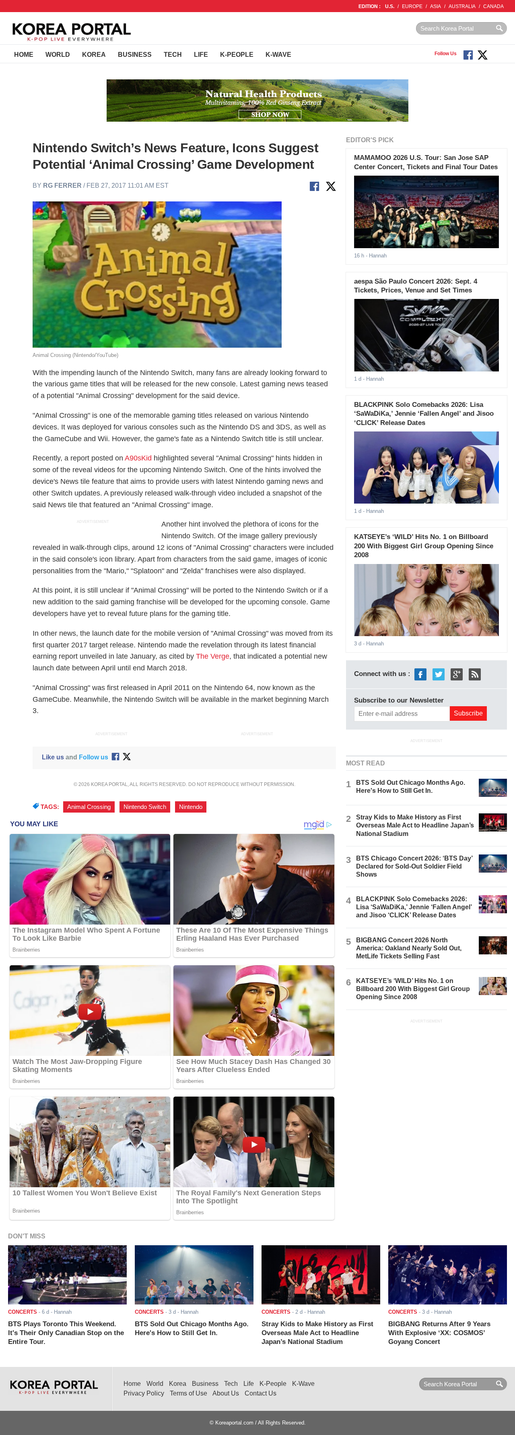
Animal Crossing (89, 807)
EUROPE (412, 6)
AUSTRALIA (462, 6)
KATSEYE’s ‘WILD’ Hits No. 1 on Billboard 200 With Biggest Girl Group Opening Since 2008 (423, 546)
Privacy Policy (144, 1393)
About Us (225, 1393)
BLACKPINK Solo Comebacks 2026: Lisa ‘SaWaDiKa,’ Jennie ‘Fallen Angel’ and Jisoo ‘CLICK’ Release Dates (424, 414)
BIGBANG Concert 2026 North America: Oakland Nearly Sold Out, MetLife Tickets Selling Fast (408, 948)
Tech (173, 54)
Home (23, 54)
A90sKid (138, 458)
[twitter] (439, 674)
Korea (94, 54)
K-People (236, 54)
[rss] (475, 674)
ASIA (435, 6)
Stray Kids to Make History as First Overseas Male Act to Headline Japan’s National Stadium (415, 825)
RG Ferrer (62, 185)
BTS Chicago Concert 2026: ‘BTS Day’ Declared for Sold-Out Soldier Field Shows (414, 866)
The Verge (212, 656)
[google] (457, 674)
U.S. (389, 6)
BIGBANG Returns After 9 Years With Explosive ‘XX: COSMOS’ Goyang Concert (439, 1333)
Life (201, 54)
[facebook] (420, 674)
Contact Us (260, 1393)
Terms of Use (188, 1393)
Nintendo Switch (145, 807)
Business (135, 54)
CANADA (493, 6)
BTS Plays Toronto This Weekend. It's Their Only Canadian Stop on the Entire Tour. (66, 1333)
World (57, 54)
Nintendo (190, 807)
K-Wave (278, 54)
